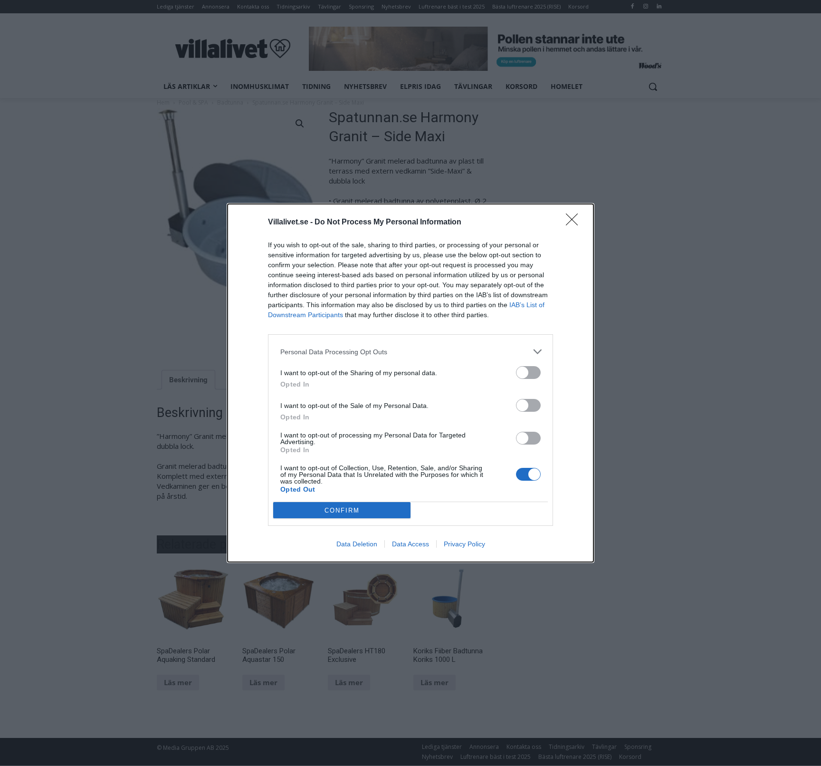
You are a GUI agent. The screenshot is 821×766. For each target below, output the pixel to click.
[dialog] (410, 383)
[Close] (575, 222)
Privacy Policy (464, 544)
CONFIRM (342, 510)
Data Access (410, 544)
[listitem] (410, 352)
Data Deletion (356, 544)
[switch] (528, 372)
